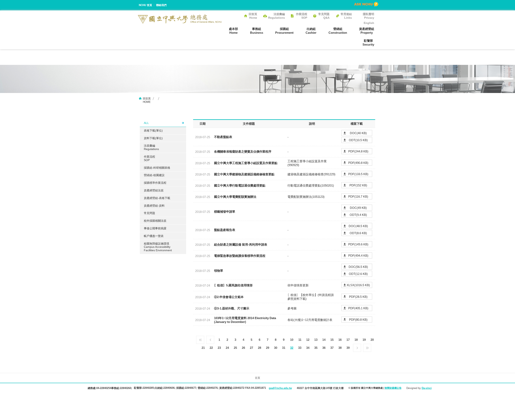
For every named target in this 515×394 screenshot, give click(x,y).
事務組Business (256, 30)
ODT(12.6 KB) (358, 274)
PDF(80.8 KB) (358, 319)
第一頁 (200, 339)
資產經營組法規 (154, 190)
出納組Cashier (311, 30)
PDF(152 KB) (358, 185)
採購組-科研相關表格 (157, 167)
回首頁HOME (147, 100)
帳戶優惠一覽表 (154, 236)
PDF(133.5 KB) (358, 174)
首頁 (257, 377)
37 (332, 347)
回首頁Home (253, 15)
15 (332, 339)
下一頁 (357, 347)
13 (315, 339)
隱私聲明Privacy (368, 15)
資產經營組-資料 (154, 205)
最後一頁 (367, 347)
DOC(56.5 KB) (358, 266)
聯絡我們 (161, 5)
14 (323, 339)
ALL (146, 123)
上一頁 (210, 339)
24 (227, 347)
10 (291, 339)
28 (259, 347)
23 (219, 347)
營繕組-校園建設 (154, 175)
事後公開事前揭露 (155, 228)
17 (348, 339)
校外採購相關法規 (155, 220)
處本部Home (233, 30)
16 (340, 339)
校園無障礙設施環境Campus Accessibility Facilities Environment (158, 247)
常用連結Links (346, 15)
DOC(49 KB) (358, 207)
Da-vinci (427, 388)
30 (275, 347)
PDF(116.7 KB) (358, 196)
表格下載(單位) (153, 130)
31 (283, 347)
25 (235, 347)
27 (251, 347)
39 (348, 347)
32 (291, 347)
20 (372, 339)
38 (340, 347)
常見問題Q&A (324, 15)
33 (299, 347)
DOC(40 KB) (358, 133)
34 (307, 347)
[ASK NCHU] (366, 4)
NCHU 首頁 (145, 5)
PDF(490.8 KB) (358, 162)
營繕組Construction (338, 30)
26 (243, 347)
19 (364, 339)
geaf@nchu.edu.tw (280, 388)
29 (267, 347)
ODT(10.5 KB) (358, 140)
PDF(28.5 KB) (358, 296)
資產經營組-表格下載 (157, 198)
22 (211, 347)
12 (307, 339)
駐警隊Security (368, 42)
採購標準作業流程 (155, 182)
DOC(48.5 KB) (358, 226)
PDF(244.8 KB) (358, 151)
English (369, 22)
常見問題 (149, 213)
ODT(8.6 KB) (358, 233)
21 (203, 347)
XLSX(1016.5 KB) (358, 285)
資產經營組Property (366, 30)
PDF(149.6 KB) (358, 244)
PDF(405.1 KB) (358, 308)
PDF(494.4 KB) (358, 255)
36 (323, 347)
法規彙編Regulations (276, 15)
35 (315, 347)
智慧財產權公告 (393, 388)
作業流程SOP (301, 15)
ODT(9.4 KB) (358, 214)
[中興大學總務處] (180, 18)
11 (299, 339)
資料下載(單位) (153, 138)
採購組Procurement (284, 30)
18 (356, 339)
